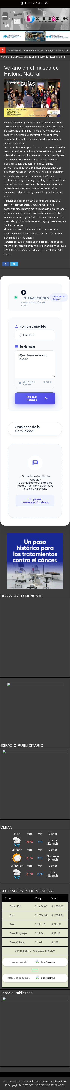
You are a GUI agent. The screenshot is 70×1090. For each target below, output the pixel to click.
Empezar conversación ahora (35, 500)
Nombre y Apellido (33, 326)
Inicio (6, 56)
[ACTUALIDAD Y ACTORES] (35, 19)
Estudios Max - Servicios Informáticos (47, 1081)
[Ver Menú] (4, 17)
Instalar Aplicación (36, 3)
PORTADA (16, 56)
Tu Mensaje (27, 346)
